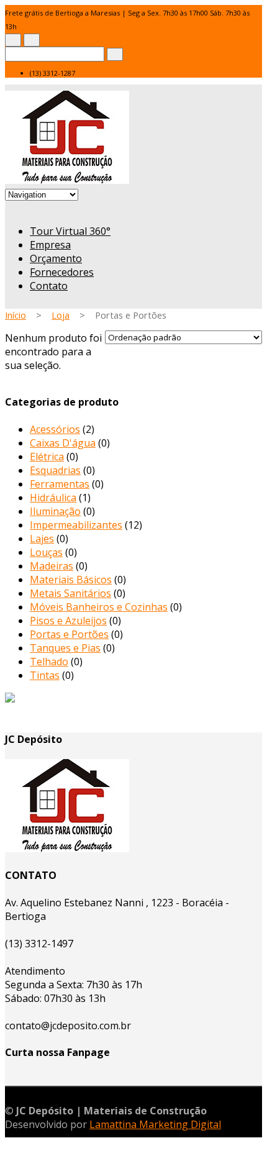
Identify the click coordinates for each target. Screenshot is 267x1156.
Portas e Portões (69, 634)
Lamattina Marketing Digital (155, 1124)
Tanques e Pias (65, 648)
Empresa (50, 245)
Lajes (42, 538)
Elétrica (47, 456)
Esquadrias (55, 470)
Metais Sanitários (70, 593)
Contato (49, 286)
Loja (61, 315)
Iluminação (55, 511)
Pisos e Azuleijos (68, 620)
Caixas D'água (63, 443)
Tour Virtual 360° (70, 231)
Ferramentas (59, 484)
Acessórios (55, 429)
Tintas (45, 675)
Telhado (49, 661)
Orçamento (56, 258)
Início (15, 315)
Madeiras (51, 566)
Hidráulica (53, 497)
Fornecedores (62, 272)
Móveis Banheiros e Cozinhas (99, 607)
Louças (46, 552)
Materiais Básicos (71, 579)
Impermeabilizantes (76, 525)
